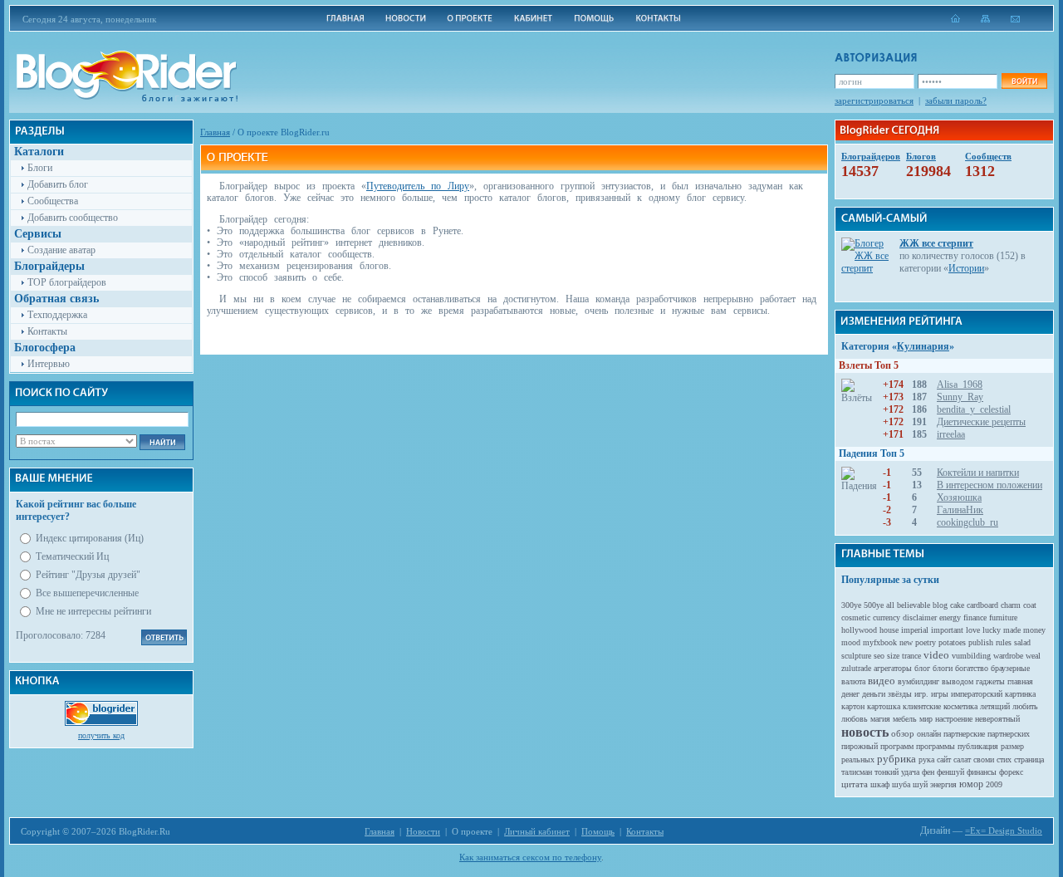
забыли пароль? (956, 100)
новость (865, 732)
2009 (994, 784)
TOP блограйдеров (66, 282)
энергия (943, 784)
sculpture (856, 655)
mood (850, 642)
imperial (914, 629)
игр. (921, 693)
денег (850, 693)
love (973, 629)
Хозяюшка (959, 497)
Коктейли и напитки (978, 472)
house (889, 629)
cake (957, 605)
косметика (960, 706)
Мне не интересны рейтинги (93, 611)
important (947, 629)
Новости (423, 831)
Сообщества (52, 201)
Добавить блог (57, 184)
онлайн (929, 733)
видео (881, 680)
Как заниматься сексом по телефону (530, 857)
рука (926, 759)
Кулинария (923, 346)
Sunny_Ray (960, 397)
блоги (943, 668)
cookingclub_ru (967, 522)
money (1034, 629)
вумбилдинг (918, 681)
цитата (854, 784)
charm (1011, 605)
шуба (901, 784)
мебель (905, 718)
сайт (944, 759)
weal (1033, 655)
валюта (853, 681)
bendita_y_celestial (974, 409)
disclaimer (920, 617)
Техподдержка (57, 315)
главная (1020, 681)
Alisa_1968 (959, 384)
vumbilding (971, 655)
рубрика (896, 758)
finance (975, 617)
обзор (902, 733)
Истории (966, 268)
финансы (982, 772)
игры (939, 693)
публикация (978, 746)
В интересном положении (989, 485)
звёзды (900, 693)
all (890, 605)
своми (983, 759)
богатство (971, 668)
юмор (971, 784)
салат (962, 759)
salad (1022, 642)
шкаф (879, 784)
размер (1012, 746)
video (936, 655)
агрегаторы (893, 668)
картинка (1020, 693)
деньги (873, 693)
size (893, 655)
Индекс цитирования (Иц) (90, 538)
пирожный (859, 746)
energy (950, 617)
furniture (1003, 617)
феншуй (950, 772)
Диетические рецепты (981, 422)
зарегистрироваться (874, 100)
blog (940, 605)
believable (913, 605)
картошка (883, 706)
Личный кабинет (537, 831)
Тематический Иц (72, 556)
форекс (1011, 772)
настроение (953, 718)
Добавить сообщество (72, 217)
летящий (995, 706)
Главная (215, 132)
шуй (920, 784)
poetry (925, 642)
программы (935, 746)
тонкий (886, 772)
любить (1025, 706)
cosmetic (855, 617)
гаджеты (990, 681)
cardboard (982, 605)
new (906, 642)
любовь (854, 718)
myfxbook (880, 642)
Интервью (48, 364)
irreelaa (951, 434)
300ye (851, 605)
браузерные (1010, 668)
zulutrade (856, 668)
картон (853, 706)
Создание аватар (61, 250)
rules (1004, 642)
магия (880, 718)
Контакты (47, 331)
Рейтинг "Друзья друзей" (88, 575)
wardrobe (1008, 655)
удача (910, 772)
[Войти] (1024, 81)
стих (1004, 759)
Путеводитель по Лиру (417, 186)
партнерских (1008, 733)
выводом (957, 681)
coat (1029, 605)
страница (1029, 759)
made (1012, 629)
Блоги (39, 168)
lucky (991, 629)
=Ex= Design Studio (1003, 830)
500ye (874, 605)
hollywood (859, 629)
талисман (856, 772)
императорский (976, 693)
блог (922, 668)
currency (886, 617)
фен (928, 772)
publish (980, 642)
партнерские (964, 733)
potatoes (952, 642)
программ (897, 746)
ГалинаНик (960, 510)
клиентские (922, 706)
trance (911, 655)
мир (926, 718)
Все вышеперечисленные (87, 593)
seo (879, 655)
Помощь (598, 831)
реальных (857, 759)
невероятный (997, 718)
